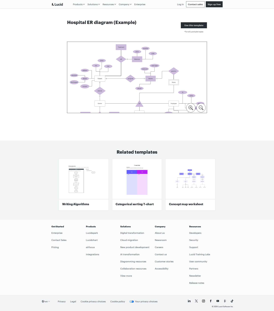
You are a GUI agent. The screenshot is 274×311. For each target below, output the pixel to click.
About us (160, 232)
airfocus (90, 247)
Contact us (161, 254)
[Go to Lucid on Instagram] (203, 301)
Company (124, 4)
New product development (134, 247)
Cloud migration (129, 240)
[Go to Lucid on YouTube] (217, 301)
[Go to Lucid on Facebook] (210, 301)
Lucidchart (92, 240)
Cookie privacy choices (93, 301)
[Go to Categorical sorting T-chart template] (137, 184)
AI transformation (130, 254)
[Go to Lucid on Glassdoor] (224, 301)
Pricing (55, 247)
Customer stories (164, 261)
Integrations (92, 254)
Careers (159, 247)
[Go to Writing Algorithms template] (83, 184)
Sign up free (214, 4)
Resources (108, 4)
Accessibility (161, 268)
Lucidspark (92, 232)
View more (126, 275)
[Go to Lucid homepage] (61, 4)
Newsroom (161, 240)
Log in (180, 4)
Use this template (193, 25)
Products (78, 4)
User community (198, 261)
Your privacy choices (146, 301)
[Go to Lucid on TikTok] (232, 301)
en (46, 301)
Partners (193, 268)
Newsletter (195, 275)
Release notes (196, 282)
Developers (195, 232)
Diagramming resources (133, 261)
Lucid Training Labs (199, 254)
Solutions (92, 4)
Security (193, 240)
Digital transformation (132, 232)
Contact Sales (59, 240)
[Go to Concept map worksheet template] (190, 184)
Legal (73, 301)
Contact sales (195, 4)
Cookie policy (117, 301)
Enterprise (139, 4)
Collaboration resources (133, 268)
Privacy (62, 301)
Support (193, 247)
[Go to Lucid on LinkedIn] (189, 301)
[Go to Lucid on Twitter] (196, 301)
